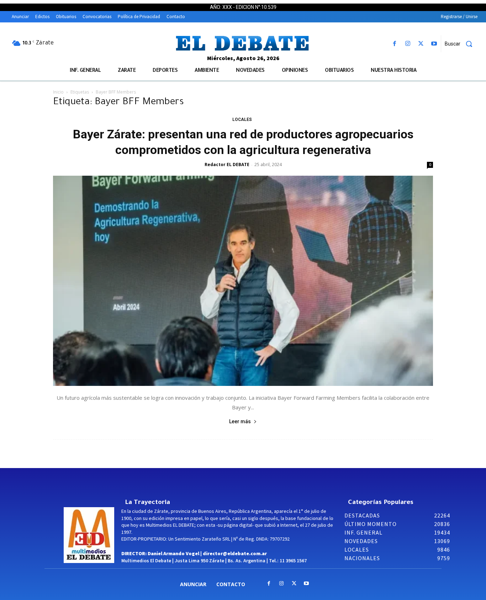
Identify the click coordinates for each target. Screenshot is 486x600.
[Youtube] (434, 44)
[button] (461, 43)
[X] (421, 44)
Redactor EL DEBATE (227, 164)
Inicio (58, 92)
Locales (242, 119)
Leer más (240, 421)
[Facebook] (394, 44)
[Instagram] (407, 44)
